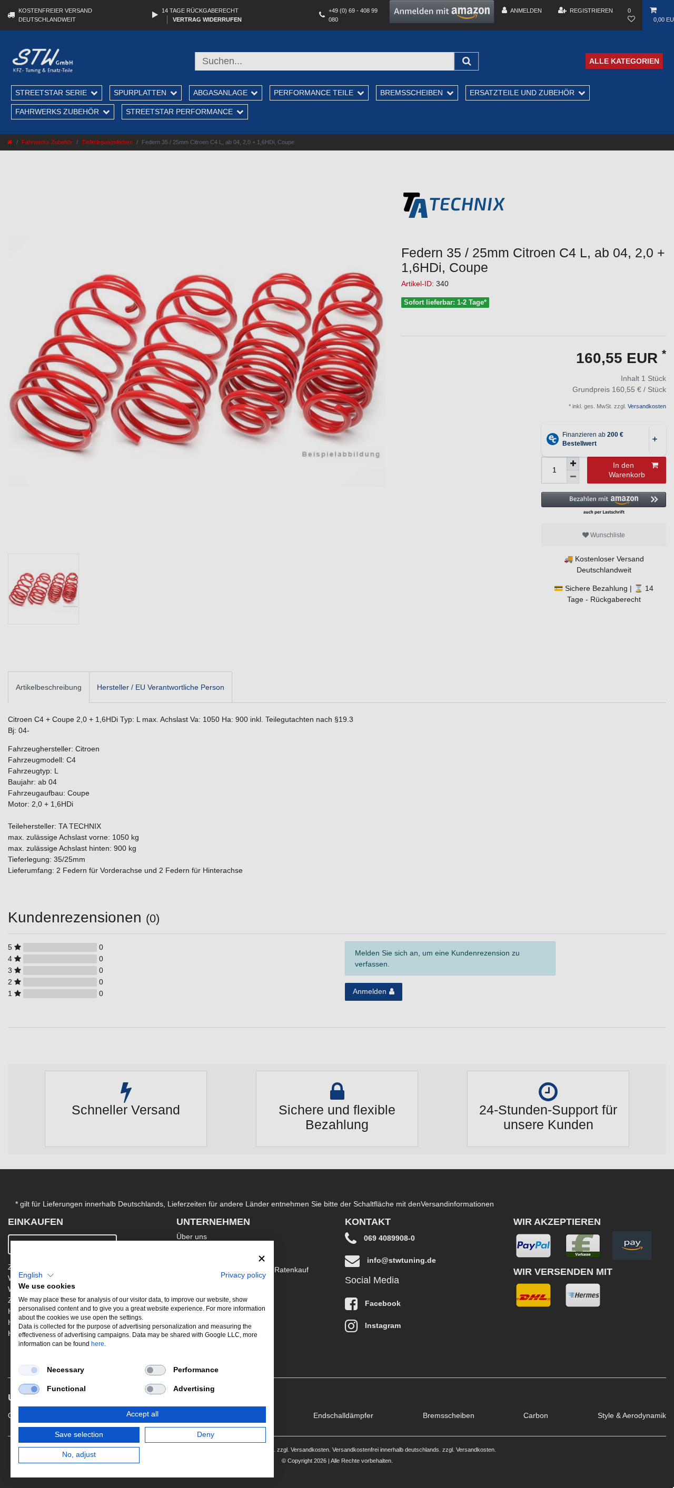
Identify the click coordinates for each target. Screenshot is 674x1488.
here (97, 1344)
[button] (36, 1275)
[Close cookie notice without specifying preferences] (261, 1259)
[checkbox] (28, 1370)
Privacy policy (243, 1275)
